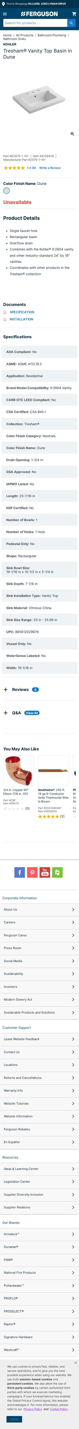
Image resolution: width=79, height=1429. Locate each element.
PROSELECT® (14, 1311)
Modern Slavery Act (18, 999)
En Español (12, 1142)
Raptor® (9, 1324)
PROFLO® (11, 1298)
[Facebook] (19, 872)
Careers (9, 922)
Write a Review (50, 168)
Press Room (12, 948)
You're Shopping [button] (36, 3)
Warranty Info (13, 1090)
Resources (10, 1157)
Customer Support (16, 1028)
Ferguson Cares (15, 935)
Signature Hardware (18, 1337)
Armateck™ (11, 1234)
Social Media (13, 961)
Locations (11, 1065)
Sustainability (13, 974)
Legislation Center (17, 1181)
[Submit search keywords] (71, 23)
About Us (10, 909)
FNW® (8, 1260)
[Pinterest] (32, 872)
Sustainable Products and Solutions (29, 1012)
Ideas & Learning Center (21, 1169)
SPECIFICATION (22, 312)
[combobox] (37, 23)
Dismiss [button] (14, 1419)
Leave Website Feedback (21, 1039)
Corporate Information (19, 898)
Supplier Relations (17, 1207)
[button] (75, 1362)
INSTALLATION (21, 319)
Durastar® (11, 1247)
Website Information (18, 1116)
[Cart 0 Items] (74, 14)
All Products (25, 35)
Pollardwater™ (14, 1285)
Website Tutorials (16, 1103)
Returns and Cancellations (23, 1078)
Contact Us (12, 1052)
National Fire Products (20, 1273)
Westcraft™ (11, 1350)
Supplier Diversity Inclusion (23, 1194)
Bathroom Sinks (14, 39)
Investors (10, 987)
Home (7, 35)
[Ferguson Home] (39, 14)
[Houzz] (57, 872)
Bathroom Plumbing (52, 35)
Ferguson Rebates (17, 1129)
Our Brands (10, 1223)
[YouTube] (45, 872)
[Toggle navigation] (4, 14)
